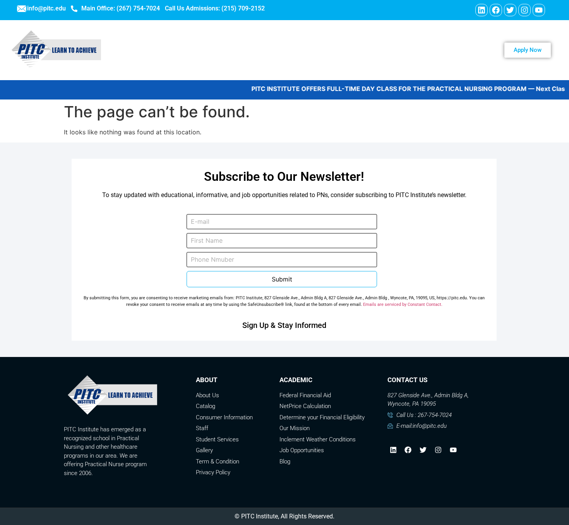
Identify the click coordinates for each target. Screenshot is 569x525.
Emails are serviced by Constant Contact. (402, 304)
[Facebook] (496, 10)
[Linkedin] (481, 10)
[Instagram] (524, 10)
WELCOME (183, 49)
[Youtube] (539, 10)
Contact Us (374, 49)
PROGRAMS (282, 49)
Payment (421, 49)
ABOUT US (231, 49)
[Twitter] (510, 10)
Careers (329, 49)
